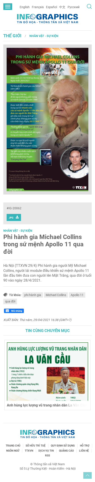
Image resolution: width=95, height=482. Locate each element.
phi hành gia (32, 295)
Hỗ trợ (84, 445)
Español (51, 7)
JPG (11, 217)
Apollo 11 (77, 295)
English (25, 7)
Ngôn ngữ (12, 450)
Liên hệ (84, 450)
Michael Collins (56, 295)
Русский (74, 7)
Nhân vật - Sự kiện (43, 36)
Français (38, 7)
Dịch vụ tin (46, 450)
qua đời (10, 301)
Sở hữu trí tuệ (36, 445)
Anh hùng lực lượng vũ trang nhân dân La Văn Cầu (46, 405)
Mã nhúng (16, 311)
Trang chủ (13, 445)
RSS (47, 455)
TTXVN (29, 450)
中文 (62, 7)
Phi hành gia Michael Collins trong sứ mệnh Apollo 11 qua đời (43, 244)
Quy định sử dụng (63, 445)
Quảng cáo (66, 450)
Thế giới (12, 35)
